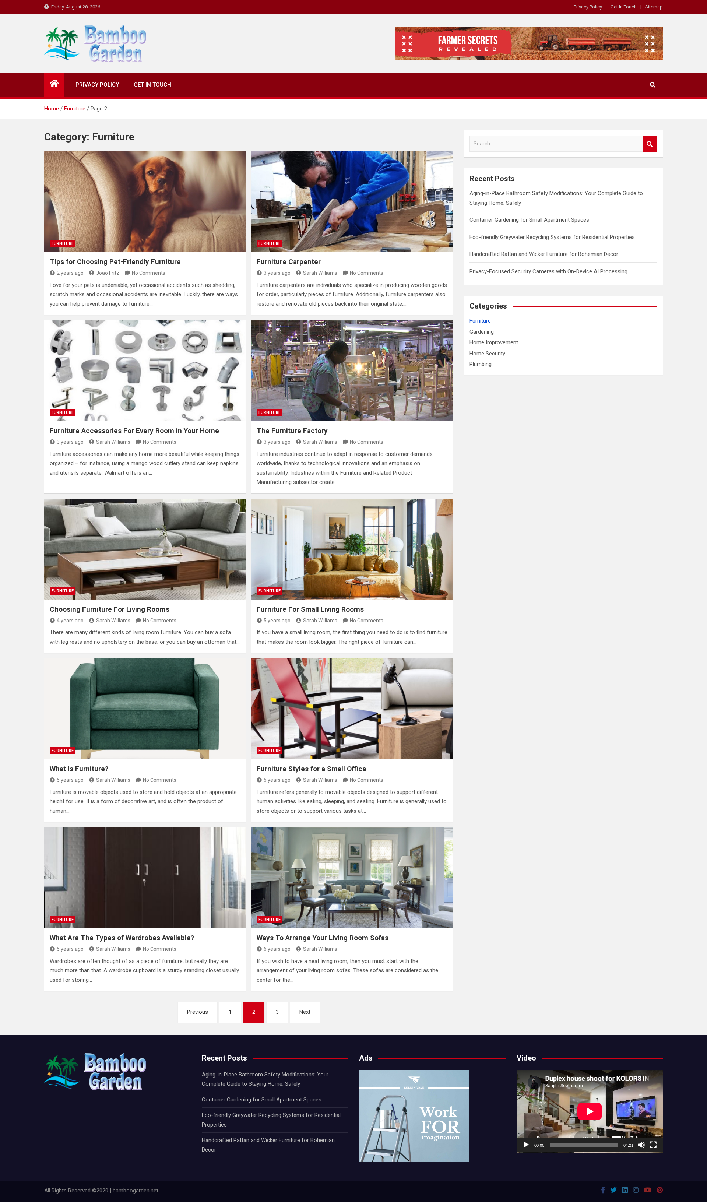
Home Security (487, 353)
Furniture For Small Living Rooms (310, 609)
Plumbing (480, 364)
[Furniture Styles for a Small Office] (352, 708)
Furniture (63, 243)
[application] (590, 1111)
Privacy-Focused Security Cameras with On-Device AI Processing (548, 271)
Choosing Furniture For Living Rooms (109, 609)
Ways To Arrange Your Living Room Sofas (322, 938)
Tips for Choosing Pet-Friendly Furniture (115, 261)
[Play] (526, 1145)
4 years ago (70, 620)
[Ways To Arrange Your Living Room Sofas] (352, 877)
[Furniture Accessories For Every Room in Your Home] (145, 370)
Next (304, 1012)
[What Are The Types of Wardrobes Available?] (145, 877)
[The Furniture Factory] (352, 370)
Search (650, 144)
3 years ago (277, 273)
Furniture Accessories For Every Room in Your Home (134, 430)
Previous (197, 1012)
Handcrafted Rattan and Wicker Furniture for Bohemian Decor (543, 254)
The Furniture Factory (292, 430)
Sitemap (654, 7)
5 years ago (277, 620)
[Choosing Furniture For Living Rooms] (145, 549)
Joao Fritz (107, 273)
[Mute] (641, 1145)
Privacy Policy (588, 7)
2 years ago (70, 273)
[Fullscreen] (653, 1145)
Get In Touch (624, 7)
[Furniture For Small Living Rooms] (352, 549)
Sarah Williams (320, 273)
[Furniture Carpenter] (352, 201)
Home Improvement (493, 342)
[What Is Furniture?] (145, 708)
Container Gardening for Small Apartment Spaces (529, 220)
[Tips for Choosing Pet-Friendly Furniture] (145, 201)
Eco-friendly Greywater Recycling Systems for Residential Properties (552, 237)
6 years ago (277, 949)
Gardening (481, 331)
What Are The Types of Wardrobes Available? (122, 938)
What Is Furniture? (79, 769)
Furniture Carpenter (289, 261)
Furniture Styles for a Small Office (311, 769)
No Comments (148, 273)
